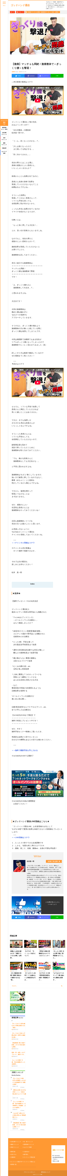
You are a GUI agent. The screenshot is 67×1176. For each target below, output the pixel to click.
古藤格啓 (13, 1157)
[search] (62, 986)
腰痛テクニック (4, 143)
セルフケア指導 (4, 152)
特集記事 (4, 148)
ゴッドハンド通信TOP (4, 122)
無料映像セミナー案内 (4, 128)
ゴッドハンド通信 (20, 5)
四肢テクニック (15, 1147)
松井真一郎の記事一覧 (54, 861)
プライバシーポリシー (29, 1172)
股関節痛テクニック (29, 1144)
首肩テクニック (4, 138)
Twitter (19, 75)
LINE (57, 75)
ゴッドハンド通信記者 (29, 1157)
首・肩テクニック (28, 1141)
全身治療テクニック (4, 133)
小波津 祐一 (27, 1151)
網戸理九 (26, 1154)
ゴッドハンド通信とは (29, 1161)
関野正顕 (13, 1151)
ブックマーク (44, 76)
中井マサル (13, 1154)
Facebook (31, 75)
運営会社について (45, 1172)
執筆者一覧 (13, 1164)
